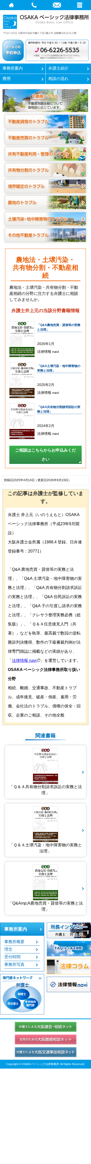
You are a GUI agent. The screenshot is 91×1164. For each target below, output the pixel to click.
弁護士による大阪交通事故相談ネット (46, 1052)
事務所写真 (14, 964)
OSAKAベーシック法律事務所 (45, 23)
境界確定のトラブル (45, 186)
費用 (7, 78)
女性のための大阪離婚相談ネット (46, 1039)
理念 (8, 949)
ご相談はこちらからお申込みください (45, 454)
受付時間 (12, 957)
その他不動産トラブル (45, 235)
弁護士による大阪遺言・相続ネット (46, 1027)
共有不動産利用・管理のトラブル (45, 154)
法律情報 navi (24, 660)
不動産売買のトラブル (45, 138)
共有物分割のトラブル (45, 170)
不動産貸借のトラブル (45, 121)
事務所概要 (14, 942)
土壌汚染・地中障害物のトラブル (45, 219)
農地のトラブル (45, 202)
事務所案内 (13, 68)
